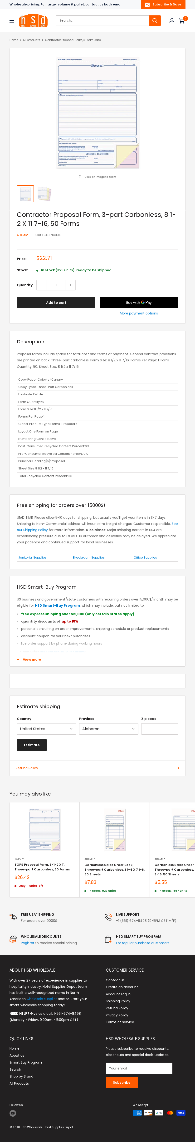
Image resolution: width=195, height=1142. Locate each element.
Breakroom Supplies (89, 557)
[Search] (155, 20)
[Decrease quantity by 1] (42, 285)
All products (31, 40)
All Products (19, 1083)
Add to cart (56, 302)
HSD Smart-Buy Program (62, 652)
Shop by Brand (21, 1076)
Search (15, 1069)
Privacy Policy (117, 1015)
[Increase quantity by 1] (70, 285)
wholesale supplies (42, 998)
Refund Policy (27, 768)
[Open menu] (12, 21)
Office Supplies (145, 557)
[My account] (172, 20)
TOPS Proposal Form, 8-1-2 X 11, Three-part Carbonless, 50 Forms (42, 867)
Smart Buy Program (26, 1062)
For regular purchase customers (142, 943)
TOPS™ (19, 859)
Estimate (32, 745)
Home (14, 40)
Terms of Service (120, 1022)
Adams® (23, 235)
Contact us (115, 980)
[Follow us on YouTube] (13, 1113)
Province (86, 718)
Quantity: (25, 285)
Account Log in (118, 994)
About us (17, 1055)
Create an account (122, 987)
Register (27, 943)
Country (24, 718)
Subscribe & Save (166, 4)
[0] (182, 20)
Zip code (148, 718)
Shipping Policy (118, 1001)
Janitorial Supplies (32, 557)
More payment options (139, 313)
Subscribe (122, 1082)
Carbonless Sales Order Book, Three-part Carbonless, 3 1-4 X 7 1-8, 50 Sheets (114, 870)
